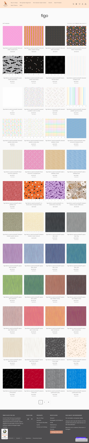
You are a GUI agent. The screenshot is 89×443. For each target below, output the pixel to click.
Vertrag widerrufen (56, 432)
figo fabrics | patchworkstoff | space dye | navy (55, 266)
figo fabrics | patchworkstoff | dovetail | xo (12, 110)
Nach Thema (14, 5)
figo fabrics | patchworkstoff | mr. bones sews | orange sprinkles (33, 204)
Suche (38, 424)
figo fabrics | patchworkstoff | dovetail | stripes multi (76, 78)
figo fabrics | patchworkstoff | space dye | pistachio (13, 297)
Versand (52, 418)
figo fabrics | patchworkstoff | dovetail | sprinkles (55, 110)
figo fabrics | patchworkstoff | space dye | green (34, 297)
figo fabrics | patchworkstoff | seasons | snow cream (76, 360)
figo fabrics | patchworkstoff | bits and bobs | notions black (76, 48)
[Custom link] (76, 4)
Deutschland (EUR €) (8, 438)
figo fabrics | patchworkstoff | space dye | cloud (34, 266)
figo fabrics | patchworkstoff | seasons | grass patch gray (55, 391)
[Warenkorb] (85, 4)
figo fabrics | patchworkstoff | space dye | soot (55, 235)
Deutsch (18, 438)
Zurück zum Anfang (42, 427)
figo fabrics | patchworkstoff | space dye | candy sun (55, 329)
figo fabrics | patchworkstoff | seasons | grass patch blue (76, 391)
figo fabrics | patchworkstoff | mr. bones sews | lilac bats (55, 204)
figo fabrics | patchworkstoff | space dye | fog (76, 235)
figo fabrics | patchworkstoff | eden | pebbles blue (76, 172)
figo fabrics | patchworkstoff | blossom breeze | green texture (12, 235)
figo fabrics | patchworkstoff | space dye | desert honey (55, 297)
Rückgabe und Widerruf (56, 420)
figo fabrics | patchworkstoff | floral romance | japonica (12, 172)
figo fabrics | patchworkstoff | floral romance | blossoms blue (76, 141)
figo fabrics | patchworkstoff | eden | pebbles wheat (55, 172)
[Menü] (7, 429)
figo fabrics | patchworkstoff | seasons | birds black (12, 391)
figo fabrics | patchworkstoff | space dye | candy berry (76, 329)
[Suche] (73, 4)
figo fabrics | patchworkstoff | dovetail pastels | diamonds (12, 141)
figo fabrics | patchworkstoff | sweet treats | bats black (13, 78)
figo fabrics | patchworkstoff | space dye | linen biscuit (13, 360)
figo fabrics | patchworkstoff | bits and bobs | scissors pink (12, 48)
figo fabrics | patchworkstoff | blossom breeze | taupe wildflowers (76, 204)
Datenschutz (53, 424)
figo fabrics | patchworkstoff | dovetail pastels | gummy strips (76, 110)
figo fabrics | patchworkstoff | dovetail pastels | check (55, 141)
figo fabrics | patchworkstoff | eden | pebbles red (12, 204)
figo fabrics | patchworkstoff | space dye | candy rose (34, 329)
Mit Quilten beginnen (25, 2)
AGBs (51, 422)
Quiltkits (39, 420)
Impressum (53, 427)
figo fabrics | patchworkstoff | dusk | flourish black (55, 78)
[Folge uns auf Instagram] (28, 419)
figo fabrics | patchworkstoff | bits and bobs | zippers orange (34, 48)
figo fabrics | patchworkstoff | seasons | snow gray (55, 360)
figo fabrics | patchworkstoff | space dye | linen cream (34, 360)
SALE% (50, 2)
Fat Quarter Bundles (42, 422)
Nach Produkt (57, 2)
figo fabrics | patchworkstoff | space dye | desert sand (13, 329)
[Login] (82, 4)
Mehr (21, 5)
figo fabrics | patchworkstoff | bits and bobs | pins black (55, 48)
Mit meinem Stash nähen (39, 2)
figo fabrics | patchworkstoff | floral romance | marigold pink (34, 172)
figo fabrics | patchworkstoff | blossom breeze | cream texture (34, 235)
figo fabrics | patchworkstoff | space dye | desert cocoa (76, 297)
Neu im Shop (14, 2)
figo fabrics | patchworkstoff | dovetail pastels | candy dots (33, 141)
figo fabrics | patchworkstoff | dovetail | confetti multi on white (33, 110)
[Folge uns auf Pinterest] (32, 419)
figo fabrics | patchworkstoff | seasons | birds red (33, 391)
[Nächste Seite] (48, 402)
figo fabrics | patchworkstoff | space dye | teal (76, 266)
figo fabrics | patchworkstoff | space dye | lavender (13, 266)
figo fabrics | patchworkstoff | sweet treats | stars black (34, 78)
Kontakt (52, 429)
